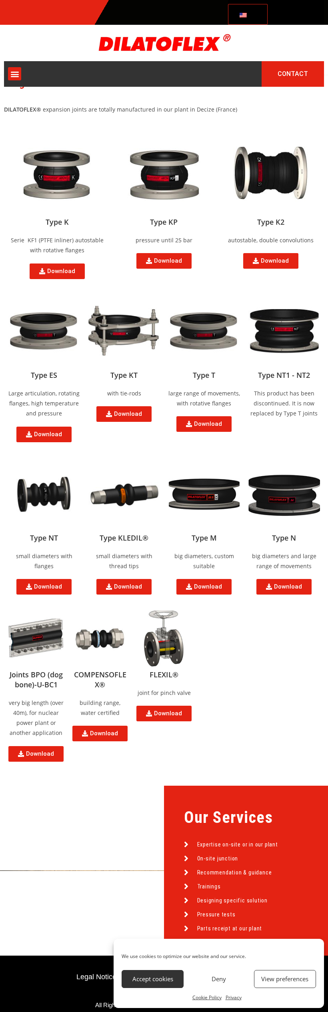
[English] (246, 14)
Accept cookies (152, 979)
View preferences (284, 979)
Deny (219, 979)
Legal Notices (98, 977)
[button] (14, 73)
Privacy (234, 997)
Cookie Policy (207, 997)
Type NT (44, 538)
